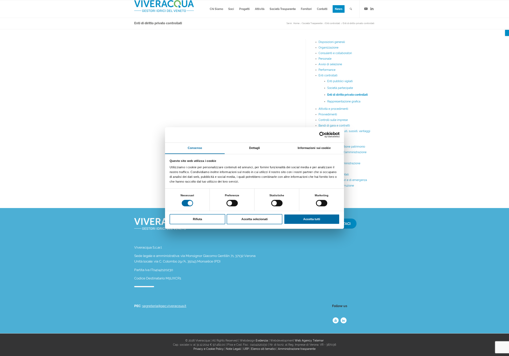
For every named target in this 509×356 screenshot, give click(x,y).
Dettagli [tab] (254, 148)
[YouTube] (336, 320)
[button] (507, 33)
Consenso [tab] (195, 148)
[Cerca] (351, 9)
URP (246, 348)
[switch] (232, 203)
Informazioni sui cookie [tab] (314, 148)
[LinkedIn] (344, 320)
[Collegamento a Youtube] (366, 9)
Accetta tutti (311, 219)
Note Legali (233, 348)
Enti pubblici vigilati (340, 81)
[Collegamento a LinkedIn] (372, 9)
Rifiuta (197, 219)
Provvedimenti (328, 114)
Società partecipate (340, 87)
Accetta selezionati (254, 219)
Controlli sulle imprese (333, 120)
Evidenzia (262, 340)
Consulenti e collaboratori (335, 53)
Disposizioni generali (332, 42)
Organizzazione (328, 47)
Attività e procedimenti (333, 108)
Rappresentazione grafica (343, 101)
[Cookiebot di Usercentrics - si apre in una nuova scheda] (322, 135)
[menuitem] (216, 9)
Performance (327, 69)
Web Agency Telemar (309, 340)
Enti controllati (328, 75)
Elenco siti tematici (263, 348)
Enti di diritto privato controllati (158, 23)
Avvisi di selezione (330, 64)
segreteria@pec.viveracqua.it (164, 306)
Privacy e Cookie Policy (208, 348)
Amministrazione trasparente (297, 348)
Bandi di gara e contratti (334, 125)
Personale (325, 58)
